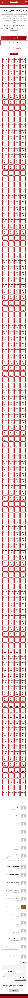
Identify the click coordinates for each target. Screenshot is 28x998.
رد (9, 807)
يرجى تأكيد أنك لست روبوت (21, 978)
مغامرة (14, 20)
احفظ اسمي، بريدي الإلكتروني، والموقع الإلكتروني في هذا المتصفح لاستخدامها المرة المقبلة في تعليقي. (13, 986)
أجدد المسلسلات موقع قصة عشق (17, 14)
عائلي (20, 18)
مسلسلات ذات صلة (18, 49)
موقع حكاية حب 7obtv (9, 21)
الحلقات (25, 49)
